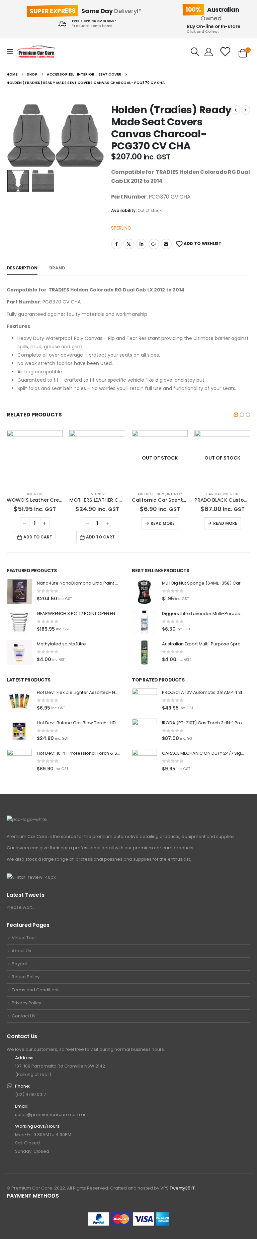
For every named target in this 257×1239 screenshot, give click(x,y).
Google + (154, 244)
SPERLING (121, 228)
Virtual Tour (24, 938)
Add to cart (37, 537)
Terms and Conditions (36, 990)
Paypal (19, 964)
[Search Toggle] (195, 51)
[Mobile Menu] (12, 51)
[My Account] (209, 51)
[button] (236, 415)
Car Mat (214, 494)
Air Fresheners (151, 494)
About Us (21, 951)
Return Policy (25, 977)
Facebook (116, 244)
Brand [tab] (57, 268)
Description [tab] (22, 268)
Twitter (128, 244)
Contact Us (23, 1016)
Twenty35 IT (182, 1188)
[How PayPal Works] (128, 1219)
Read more (163, 523)
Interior (34, 494)
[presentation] (15, 136)
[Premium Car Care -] (36, 51)
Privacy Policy (26, 1003)
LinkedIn (141, 244)
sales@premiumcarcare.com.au (51, 1114)
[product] (35, 458)
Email (166, 244)
